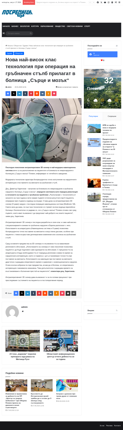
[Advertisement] (102, 262)
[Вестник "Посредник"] (17, 14)
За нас (102, 426)
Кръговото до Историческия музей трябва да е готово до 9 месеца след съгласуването (41, 398)
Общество (60, 26)
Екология (25, 26)
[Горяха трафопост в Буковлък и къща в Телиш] (94, 183)
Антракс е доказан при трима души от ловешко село (66, 396)
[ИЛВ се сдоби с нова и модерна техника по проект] (94, 128)
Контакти (117, 426)
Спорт (87, 26)
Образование (46, 26)
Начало (6, 26)
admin (9, 87)
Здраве (25, 46)
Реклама (109, 426)
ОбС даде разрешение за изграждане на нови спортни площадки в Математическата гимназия (70, 2)
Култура (35, 26)
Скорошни (112, 116)
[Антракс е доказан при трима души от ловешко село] (67, 385)
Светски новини (75, 26)
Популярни (93, 116)
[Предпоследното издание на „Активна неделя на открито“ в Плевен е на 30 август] (94, 142)
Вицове (91, 310)
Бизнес (15, 26)
